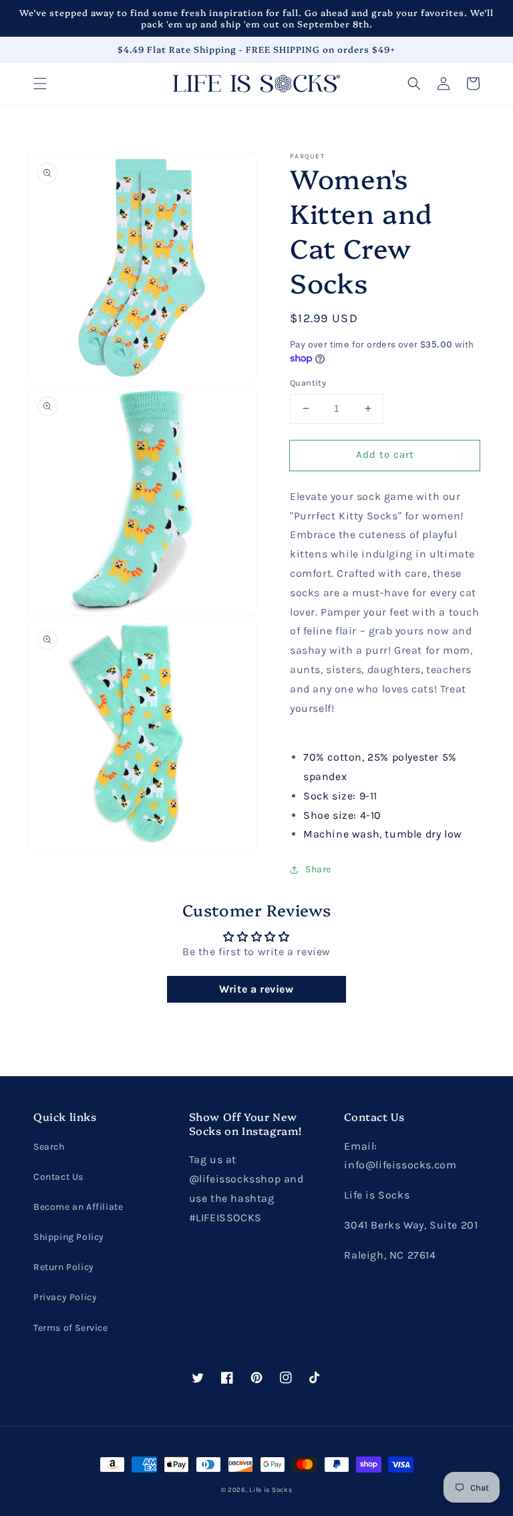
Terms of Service (70, 1328)
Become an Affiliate (78, 1207)
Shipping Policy (68, 1237)
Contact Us (58, 1176)
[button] (40, 83)
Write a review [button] (256, 989)
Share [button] (318, 869)
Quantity (308, 383)
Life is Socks (270, 1490)
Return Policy (63, 1267)
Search (49, 1146)
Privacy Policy (65, 1297)
